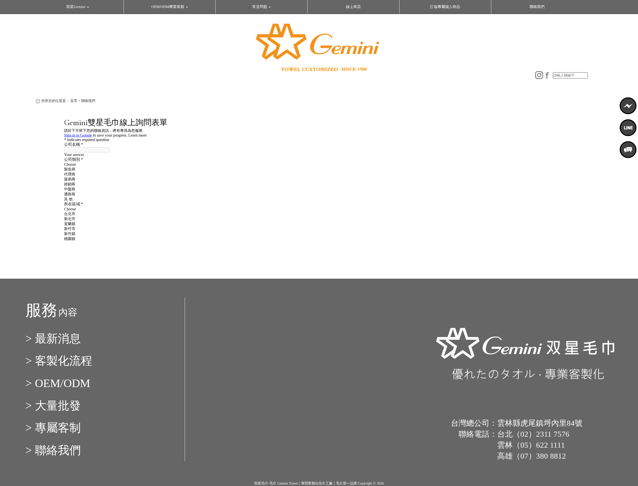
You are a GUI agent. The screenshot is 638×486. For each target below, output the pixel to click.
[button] (77, 7)
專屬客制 (58, 427)
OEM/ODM (62, 383)
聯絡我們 (88, 101)
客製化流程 (63, 360)
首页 (73, 101)
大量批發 (58, 405)
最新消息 (58, 338)
